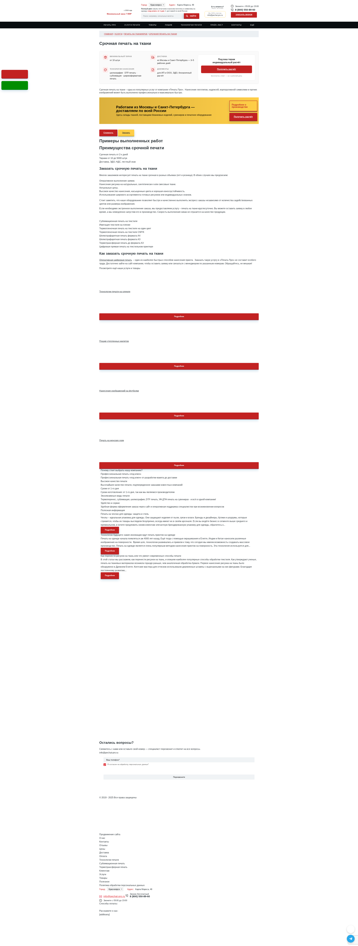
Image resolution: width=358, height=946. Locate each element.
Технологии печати (191, 25)
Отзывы (103, 845)
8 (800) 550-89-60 (245, 9)
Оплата (103, 856)
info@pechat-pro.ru (108, 752)
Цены (102, 849)
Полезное (104, 881)
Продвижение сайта (109, 834)
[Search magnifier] (191, 15)
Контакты (236, 25)
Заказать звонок (244, 15)
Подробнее (179, 316)
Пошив (168, 25)
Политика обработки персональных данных (122, 885)
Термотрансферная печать (113, 867)
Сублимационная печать (112, 863)
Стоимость (108, 133)
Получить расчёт (226, 69)
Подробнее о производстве (240, 106)
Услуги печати (132, 25)
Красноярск (156, 5)
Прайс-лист (216, 25)
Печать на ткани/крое (135, 34)
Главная (108, 34)
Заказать (126, 133)
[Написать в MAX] (351, 929)
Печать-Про (110, 25)
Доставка (104, 852)
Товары (152, 25)
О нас (102, 838)
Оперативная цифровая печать (115, 260)
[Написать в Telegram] (351, 939)
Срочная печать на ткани (163, 34)
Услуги (118, 34)
